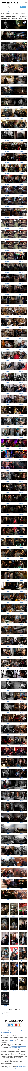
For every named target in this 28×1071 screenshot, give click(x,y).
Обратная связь (21, 1066)
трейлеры (3, 1028)
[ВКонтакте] (8, 1025)
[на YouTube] (15, 1025)
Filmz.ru (12, 1040)
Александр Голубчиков (19, 1046)
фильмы (14, 1028)
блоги (25, 1028)
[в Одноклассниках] (19, 1025)
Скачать (7, 30)
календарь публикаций (20, 1030)
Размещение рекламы (14, 1068)
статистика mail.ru (6, 1032)
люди (2, 1030)
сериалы (20, 1028)
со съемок (7, 1012)
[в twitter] (12, 1025)
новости (9, 1028)
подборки (9, 1030)
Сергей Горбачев (14, 1047)
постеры (6, 1015)
